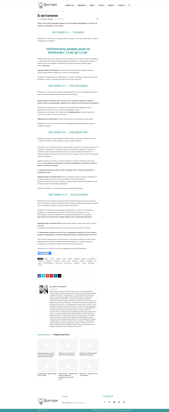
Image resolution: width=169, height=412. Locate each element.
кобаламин (89, 260)
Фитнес (101, 5)
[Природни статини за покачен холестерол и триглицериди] (68, 345)
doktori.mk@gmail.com (79, 403)
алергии (46, 258)
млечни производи (48, 263)
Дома (38, 11)
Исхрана (111, 5)
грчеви (63, 260)
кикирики (82, 260)
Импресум (95, 410)
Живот (92, 5)
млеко (39, 263)
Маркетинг (102, 410)
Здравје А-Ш (69, 5)
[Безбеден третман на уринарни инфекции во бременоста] (89, 345)
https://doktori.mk (53, 289)
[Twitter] (114, 402)
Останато (121, 5)
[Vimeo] (119, 402)
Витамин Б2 (41, 260)
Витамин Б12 (92, 258)
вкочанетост (57, 260)
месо (95, 260)
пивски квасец (68, 263)
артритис (70, 258)
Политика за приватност (125, 410)
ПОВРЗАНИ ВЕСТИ (44, 335)
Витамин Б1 (84, 258)
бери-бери (76, 258)
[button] (129, 5)
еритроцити (75, 260)
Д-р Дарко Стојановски (47, 19)
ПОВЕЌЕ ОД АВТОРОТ (61, 335)
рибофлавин (91, 263)
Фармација (82, 5)
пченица (84, 263)
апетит (64, 258)
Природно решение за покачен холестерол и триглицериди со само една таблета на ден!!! (46, 354)
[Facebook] (105, 402)
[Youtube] (124, 402)
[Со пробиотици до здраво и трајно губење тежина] (47, 365)
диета (68, 260)
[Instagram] (109, 402)
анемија (58, 258)
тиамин (40, 265)
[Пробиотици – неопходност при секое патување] (89, 365)
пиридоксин (77, 263)
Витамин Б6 (49, 260)
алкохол (52, 258)
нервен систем (58, 263)
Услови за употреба (112, 410)
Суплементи (53, 11)
